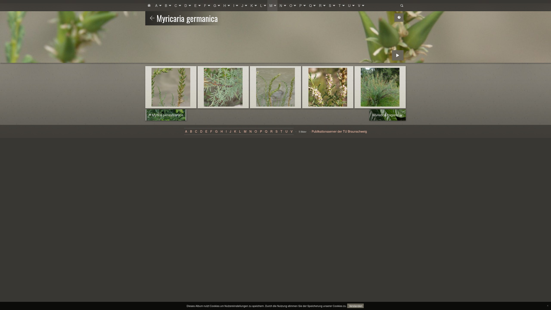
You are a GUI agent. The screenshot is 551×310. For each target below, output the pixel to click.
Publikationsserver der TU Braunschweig (339, 131)
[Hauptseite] (149, 5)
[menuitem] (149, 5)
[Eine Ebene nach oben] (152, 18)
